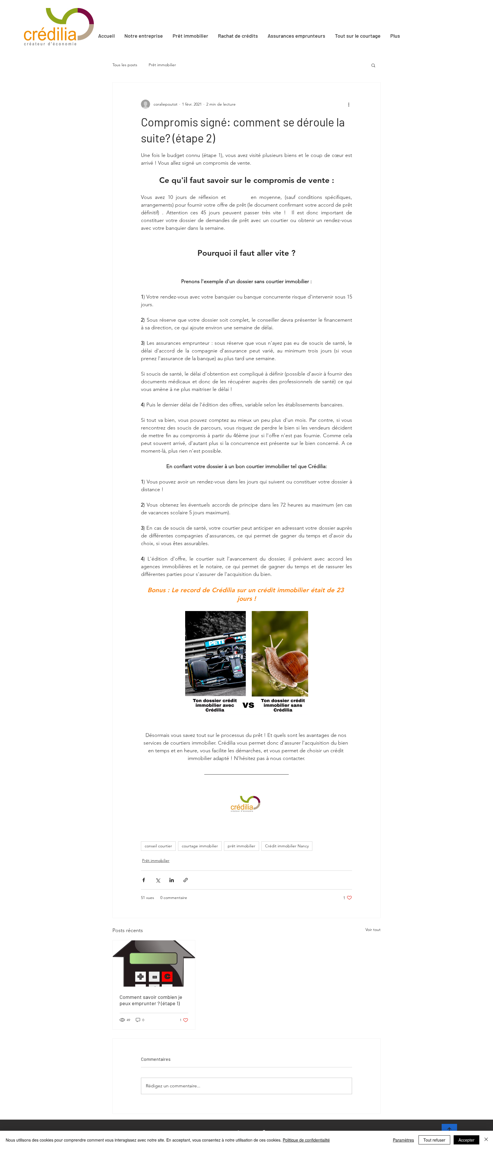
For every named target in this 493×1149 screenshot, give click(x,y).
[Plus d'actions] (348, 104)
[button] (373, 65)
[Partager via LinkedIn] (171, 880)
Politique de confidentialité (306, 1140)
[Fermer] (486, 1139)
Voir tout (373, 929)
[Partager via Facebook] (143, 880)
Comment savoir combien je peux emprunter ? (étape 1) (151, 1000)
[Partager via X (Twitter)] (157, 880)
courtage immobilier (200, 845)
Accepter (466, 1140)
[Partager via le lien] (185, 880)
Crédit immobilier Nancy (287, 845)
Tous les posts (124, 64)
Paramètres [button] (403, 1140)
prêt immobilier (241, 845)
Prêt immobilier (162, 64)
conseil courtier (158, 845)
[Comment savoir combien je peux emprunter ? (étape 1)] (154, 963)
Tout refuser (434, 1140)
